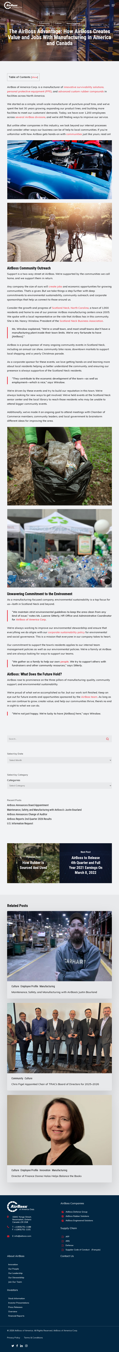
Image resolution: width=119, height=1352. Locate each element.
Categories (13, 780)
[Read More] (13, 5)
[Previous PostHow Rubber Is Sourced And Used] (33, 863)
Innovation (45, 1170)
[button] (109, 5)
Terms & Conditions (33, 1337)
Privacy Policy (13, 1337)
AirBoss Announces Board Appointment (28, 805)
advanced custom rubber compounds (81, 91)
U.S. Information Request (20, 823)
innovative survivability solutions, (84, 87)
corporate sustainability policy (66, 632)
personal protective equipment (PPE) (29, 91)
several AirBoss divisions (30, 117)
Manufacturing (73, 23)
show (34, 77)
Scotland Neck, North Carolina (70, 307)
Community (44, 23)
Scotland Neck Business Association (81, 321)
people (65, 661)
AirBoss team (89, 696)
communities (74, 134)
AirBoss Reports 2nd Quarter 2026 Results (29, 818)
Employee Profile (29, 986)
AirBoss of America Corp (31, 619)
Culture (58, 23)
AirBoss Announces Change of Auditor (27, 814)
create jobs (55, 286)
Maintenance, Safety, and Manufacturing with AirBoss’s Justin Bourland (44, 809)
